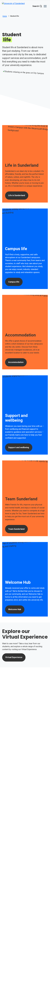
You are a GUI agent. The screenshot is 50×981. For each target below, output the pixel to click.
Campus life (13, 282)
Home (5, 16)
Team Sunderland (16, 529)
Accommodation (15, 362)
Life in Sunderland (16, 195)
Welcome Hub (14, 609)
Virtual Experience (13, 657)
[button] (45, 6)
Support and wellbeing (18, 447)
